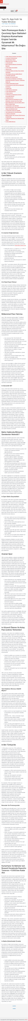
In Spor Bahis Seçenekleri (11, 67)
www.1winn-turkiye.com (20, 245)
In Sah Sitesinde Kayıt (11, 91)
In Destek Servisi (9, 97)
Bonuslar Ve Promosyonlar (12, 77)
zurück (14, 1006)
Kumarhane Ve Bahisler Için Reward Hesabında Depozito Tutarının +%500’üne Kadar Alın (15, 80)
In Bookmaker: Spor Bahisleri (12, 105)
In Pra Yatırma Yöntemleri (11, 89)
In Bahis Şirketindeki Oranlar (12, 83)
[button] (14, 13)
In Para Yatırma (9, 93)
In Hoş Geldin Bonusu (10, 121)
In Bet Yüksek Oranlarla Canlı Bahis (14, 56)
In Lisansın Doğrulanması (11, 58)
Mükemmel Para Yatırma (11, 61)
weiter (14, 1008)
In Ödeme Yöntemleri (10, 113)
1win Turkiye (5, 23)
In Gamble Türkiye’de (10, 75)
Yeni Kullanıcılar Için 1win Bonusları (13, 112)
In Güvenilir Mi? (9, 62)
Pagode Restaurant (4, 4)
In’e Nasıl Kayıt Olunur (11, 59)
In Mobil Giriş (8, 88)
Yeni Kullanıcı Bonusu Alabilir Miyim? (14, 74)
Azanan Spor (8, 69)
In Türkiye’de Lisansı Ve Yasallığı (13, 110)
